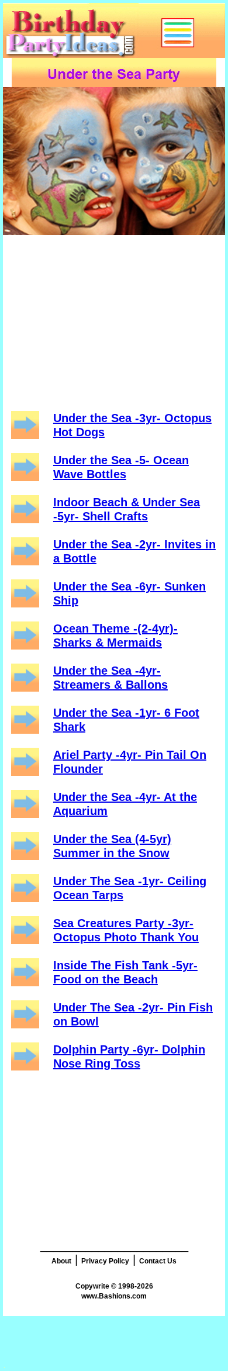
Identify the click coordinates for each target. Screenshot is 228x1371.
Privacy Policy (105, 1261)
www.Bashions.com (114, 1296)
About (61, 1261)
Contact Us (158, 1261)
